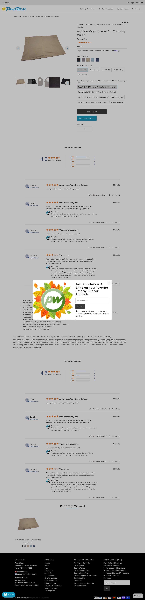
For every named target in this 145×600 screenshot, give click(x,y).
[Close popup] (109, 282)
